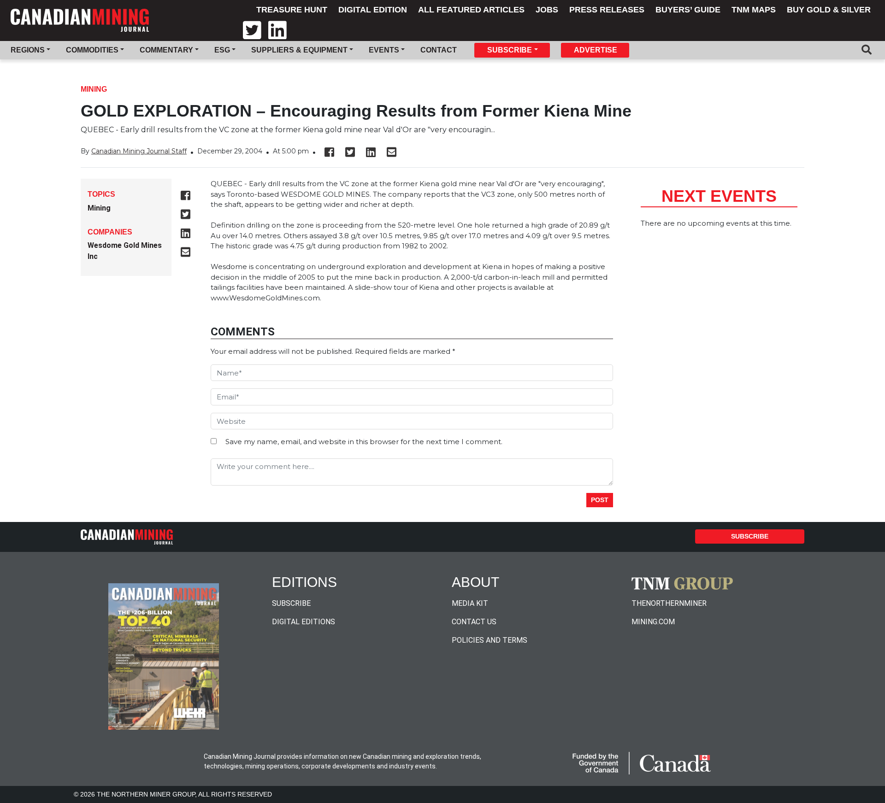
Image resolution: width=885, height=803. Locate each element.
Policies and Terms (489, 640)
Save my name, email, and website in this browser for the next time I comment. (363, 441)
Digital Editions (303, 621)
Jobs (547, 9)
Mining (94, 89)
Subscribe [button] (509, 50)
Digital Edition (372, 9)
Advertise (595, 50)
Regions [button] (28, 50)
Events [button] (384, 50)
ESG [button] (222, 50)
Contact (438, 50)
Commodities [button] (92, 50)
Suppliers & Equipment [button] (299, 50)
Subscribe (749, 536)
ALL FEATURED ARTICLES (471, 9)
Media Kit (470, 603)
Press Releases (606, 9)
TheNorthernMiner (669, 603)
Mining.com (653, 621)
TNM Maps (754, 9)
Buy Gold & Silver (829, 9)
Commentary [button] (166, 50)
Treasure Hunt (291, 9)
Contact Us (474, 621)
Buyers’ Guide (687, 9)
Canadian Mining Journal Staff (139, 151)
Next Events (719, 196)
